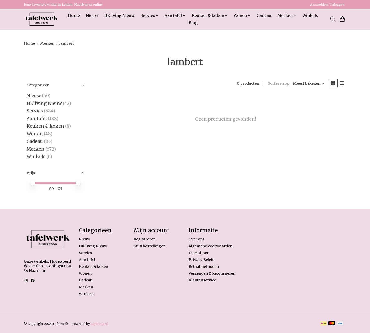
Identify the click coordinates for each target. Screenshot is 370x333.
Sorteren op (278, 83)
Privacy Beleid (201, 259)
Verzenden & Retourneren (212, 273)
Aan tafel (37, 118)
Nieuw (92, 15)
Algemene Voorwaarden (210, 246)
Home (74, 15)
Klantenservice (202, 280)
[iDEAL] (323, 323)
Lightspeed (99, 324)
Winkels (310, 15)
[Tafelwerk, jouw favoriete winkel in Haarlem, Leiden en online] (41, 19)
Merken (47, 43)
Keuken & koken (45, 126)
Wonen (35, 134)
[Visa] (340, 323)
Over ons (197, 239)
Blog (193, 22)
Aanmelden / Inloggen (327, 4)
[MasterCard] (331, 323)
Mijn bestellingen (150, 246)
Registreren (145, 239)
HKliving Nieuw (119, 15)
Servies (35, 111)
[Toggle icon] (332, 19)
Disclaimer (199, 253)
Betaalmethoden (204, 266)
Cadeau (264, 15)
